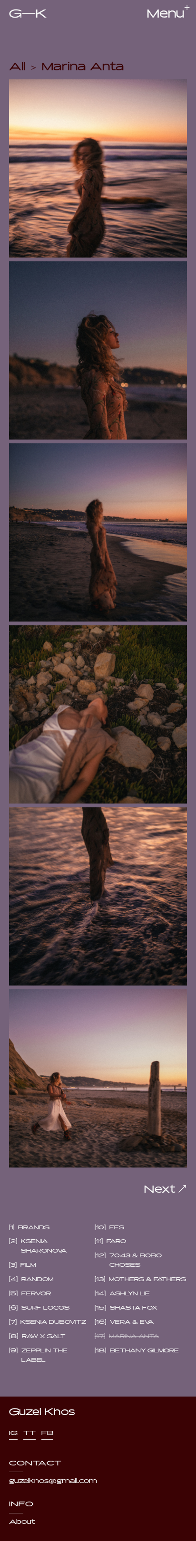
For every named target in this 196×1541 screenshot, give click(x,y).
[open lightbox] (98, 168)
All (17, 65)
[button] (165, 14)
